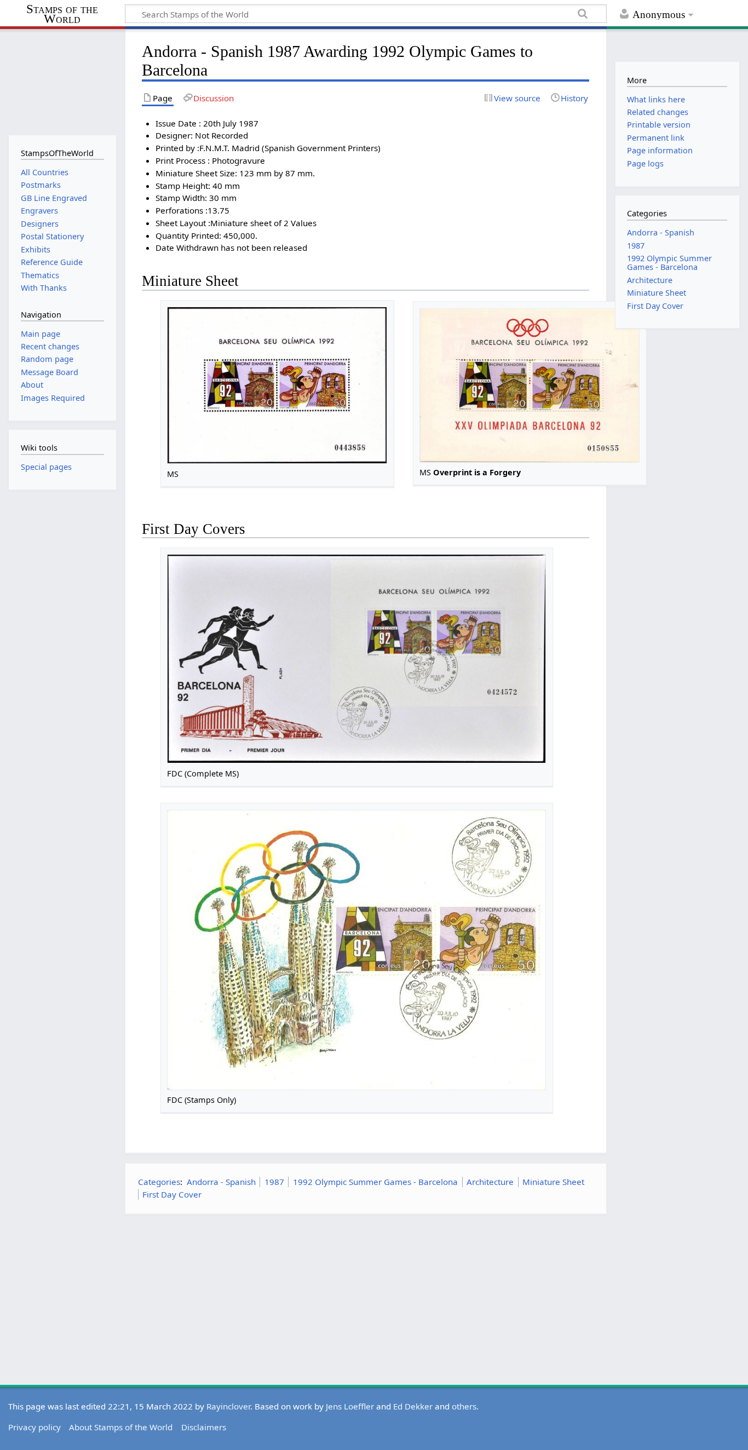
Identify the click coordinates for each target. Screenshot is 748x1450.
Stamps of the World (62, 14)
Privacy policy (34, 1427)
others (464, 1406)
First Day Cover (172, 1194)
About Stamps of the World (120, 1427)
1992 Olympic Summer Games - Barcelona (375, 1181)
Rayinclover (228, 1406)
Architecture (490, 1181)
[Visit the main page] (62, 80)
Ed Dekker (413, 1406)
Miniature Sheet (553, 1181)
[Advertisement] (366, 1300)
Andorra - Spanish (221, 1181)
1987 (274, 1181)
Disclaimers (203, 1427)
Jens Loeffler (350, 1406)
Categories (159, 1181)
